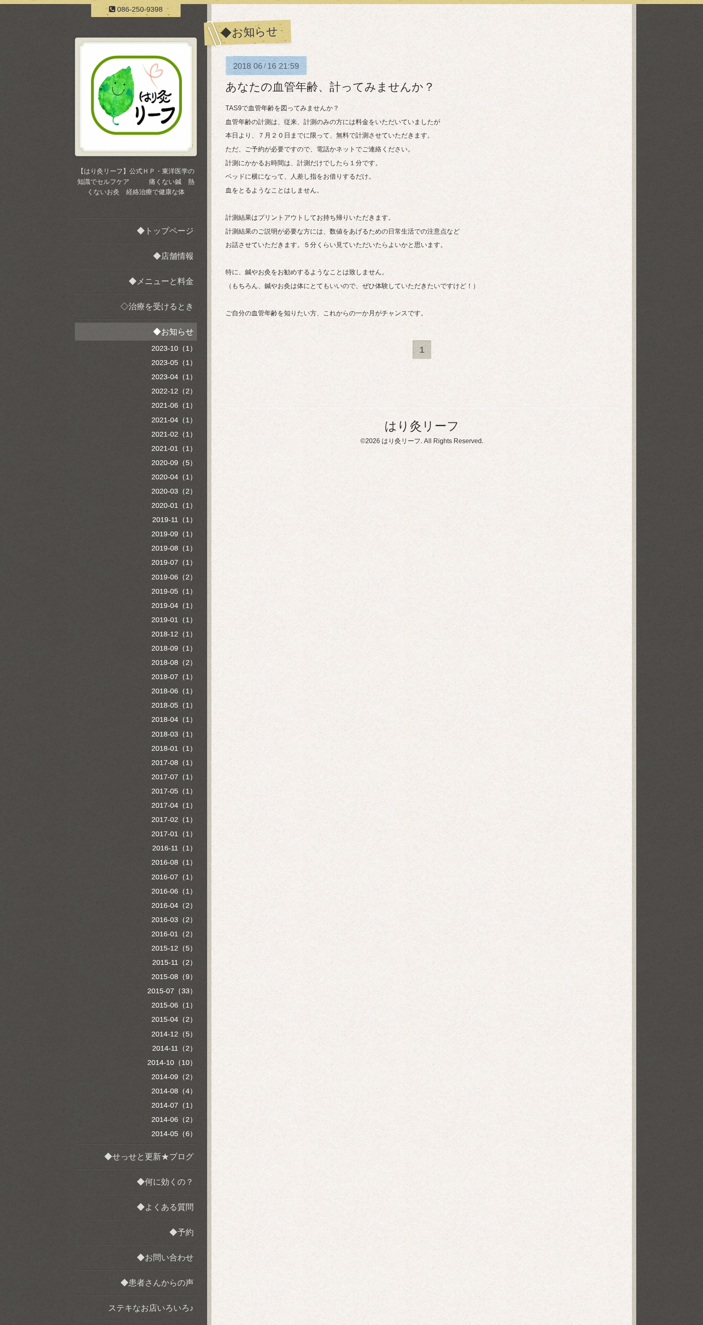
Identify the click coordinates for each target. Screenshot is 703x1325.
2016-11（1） (174, 848)
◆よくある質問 (165, 1207)
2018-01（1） (174, 748)
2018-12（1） (174, 634)
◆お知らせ (173, 331)
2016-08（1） (174, 862)
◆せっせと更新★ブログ (149, 1156)
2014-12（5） (174, 1034)
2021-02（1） (174, 434)
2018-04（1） (174, 719)
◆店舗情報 (173, 255)
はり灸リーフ (421, 426)
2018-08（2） (174, 662)
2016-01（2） (174, 934)
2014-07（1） (174, 1105)
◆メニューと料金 (161, 281)
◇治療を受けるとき (157, 306)
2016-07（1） (174, 877)
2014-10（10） (172, 1062)
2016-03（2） (174, 920)
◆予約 (181, 1232)
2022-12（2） (174, 391)
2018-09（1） (174, 648)
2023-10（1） (174, 348)
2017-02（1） (174, 820)
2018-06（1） (174, 691)
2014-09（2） (174, 1077)
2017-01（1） (174, 834)
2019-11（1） (174, 520)
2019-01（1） (174, 620)
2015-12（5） (174, 948)
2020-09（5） (174, 463)
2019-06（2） (174, 577)
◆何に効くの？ (165, 1181)
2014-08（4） (174, 1091)
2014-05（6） (174, 1134)
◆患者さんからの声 (157, 1282)
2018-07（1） (174, 677)
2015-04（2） (174, 1019)
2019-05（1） (174, 591)
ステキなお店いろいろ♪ (151, 1307)
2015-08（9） (174, 977)
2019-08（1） (174, 548)
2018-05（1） (174, 705)
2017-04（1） (174, 805)
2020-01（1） (174, 505)
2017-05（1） (174, 791)
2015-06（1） (174, 1005)
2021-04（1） (174, 420)
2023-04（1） (174, 377)
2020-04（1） (174, 477)
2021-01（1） (174, 448)
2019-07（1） (174, 562)
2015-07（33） (172, 991)
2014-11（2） (174, 1048)
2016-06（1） (174, 891)
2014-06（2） (174, 1119)
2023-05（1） (174, 363)
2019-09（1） (174, 534)
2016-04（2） (174, 905)
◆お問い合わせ (165, 1257)
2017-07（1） (174, 777)
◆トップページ (165, 230)
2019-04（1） (174, 605)
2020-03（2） (174, 491)
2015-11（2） (174, 962)
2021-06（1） (174, 405)
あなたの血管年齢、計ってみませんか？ (330, 87)
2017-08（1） (174, 763)
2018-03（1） (174, 734)
